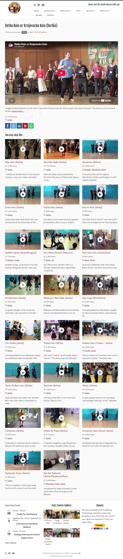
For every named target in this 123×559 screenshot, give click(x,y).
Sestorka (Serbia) (52, 385)
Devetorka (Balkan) (91, 162)
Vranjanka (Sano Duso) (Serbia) (97, 430)
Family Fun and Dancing (27, 514)
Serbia (24, 32)
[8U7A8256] (75, 514)
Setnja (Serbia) (89, 385)
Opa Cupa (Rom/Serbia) (94, 297)
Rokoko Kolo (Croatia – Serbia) (97, 343)
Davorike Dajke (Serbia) (55, 162)
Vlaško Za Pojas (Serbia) (55, 430)
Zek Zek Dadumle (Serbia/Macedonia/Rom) (56, 475)
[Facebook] (7, 126)
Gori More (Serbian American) (58, 252)
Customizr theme (67, 556)
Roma (87, 260)
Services (90, 10)
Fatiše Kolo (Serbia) (53, 207)
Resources (65, 10)
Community (49, 10)
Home (36, 10)
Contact (50, 15)
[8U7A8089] (75, 532)
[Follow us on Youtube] (44, 5)
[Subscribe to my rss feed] (35, 5)
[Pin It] (25, 126)
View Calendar (10, 542)
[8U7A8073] (48, 532)
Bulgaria (88, 169)
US (53, 260)
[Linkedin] (19, 126)
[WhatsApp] (31, 126)
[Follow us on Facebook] (39, 5)
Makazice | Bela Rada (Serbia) (58, 297)
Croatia (87, 350)
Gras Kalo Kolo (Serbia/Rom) (96, 252)
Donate (39, 15)
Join (78, 10)
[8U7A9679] (48, 514)
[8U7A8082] (66, 532)
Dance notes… (18, 111)
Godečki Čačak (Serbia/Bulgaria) (20, 252)
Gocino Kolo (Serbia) (92, 207)
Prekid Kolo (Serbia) (53, 343)
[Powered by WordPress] (79, 553)
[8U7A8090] (57, 532)
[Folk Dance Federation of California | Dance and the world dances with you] (14, 8)
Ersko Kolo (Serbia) (14, 207)
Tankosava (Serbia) (14, 430)
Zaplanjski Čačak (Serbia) (17, 473)
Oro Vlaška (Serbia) (14, 343)
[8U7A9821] (57, 514)
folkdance (43, 32)
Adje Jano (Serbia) (14, 162)
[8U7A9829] (66, 514)
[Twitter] (13, 126)
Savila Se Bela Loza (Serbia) (18, 385)
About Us (104, 10)
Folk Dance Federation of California (59, 553)
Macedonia (96, 169)
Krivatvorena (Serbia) (15, 297)
